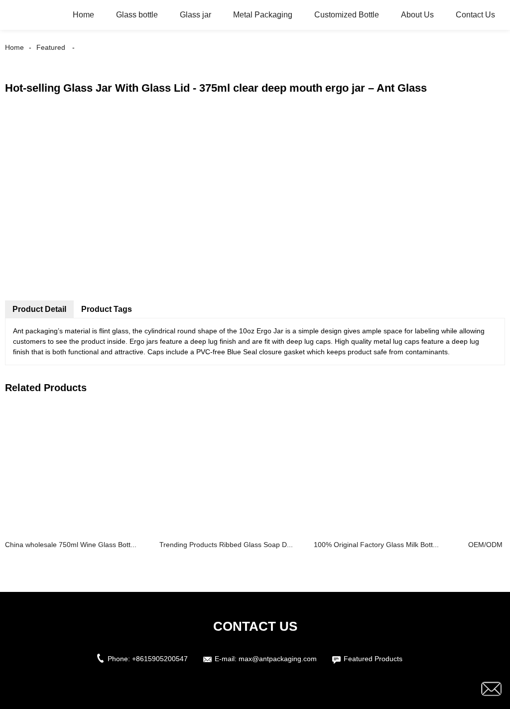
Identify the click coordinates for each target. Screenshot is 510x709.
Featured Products (373, 659)
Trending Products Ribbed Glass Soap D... (226, 545)
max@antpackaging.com (278, 659)
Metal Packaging (262, 14)
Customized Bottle (346, 14)
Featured (50, 47)
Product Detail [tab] (39, 309)
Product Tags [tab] (106, 309)
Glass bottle (137, 14)
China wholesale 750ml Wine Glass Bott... (70, 545)
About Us (417, 14)
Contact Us (475, 14)
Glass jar (195, 14)
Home (83, 14)
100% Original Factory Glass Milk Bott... (376, 545)
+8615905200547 (160, 659)
